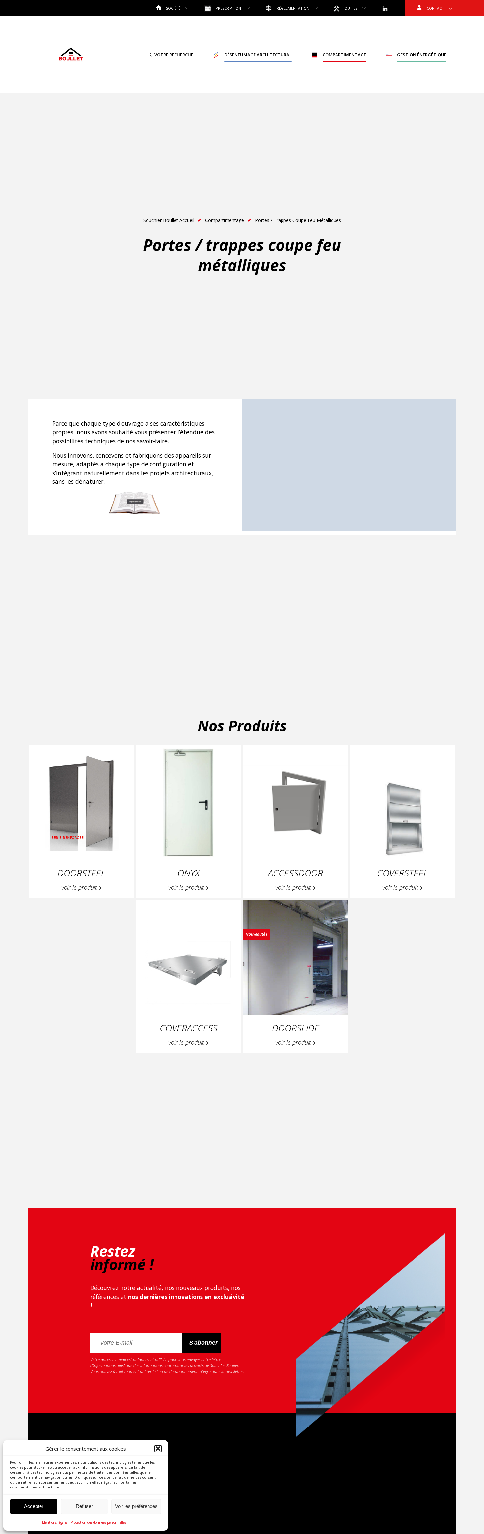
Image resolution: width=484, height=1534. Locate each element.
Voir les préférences (136, 1506)
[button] (158, 1448)
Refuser (84, 1506)
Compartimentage (344, 55)
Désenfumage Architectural (258, 55)
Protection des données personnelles (98, 1522)
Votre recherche (173, 55)
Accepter (33, 1506)
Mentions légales (54, 1522)
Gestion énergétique (421, 55)
